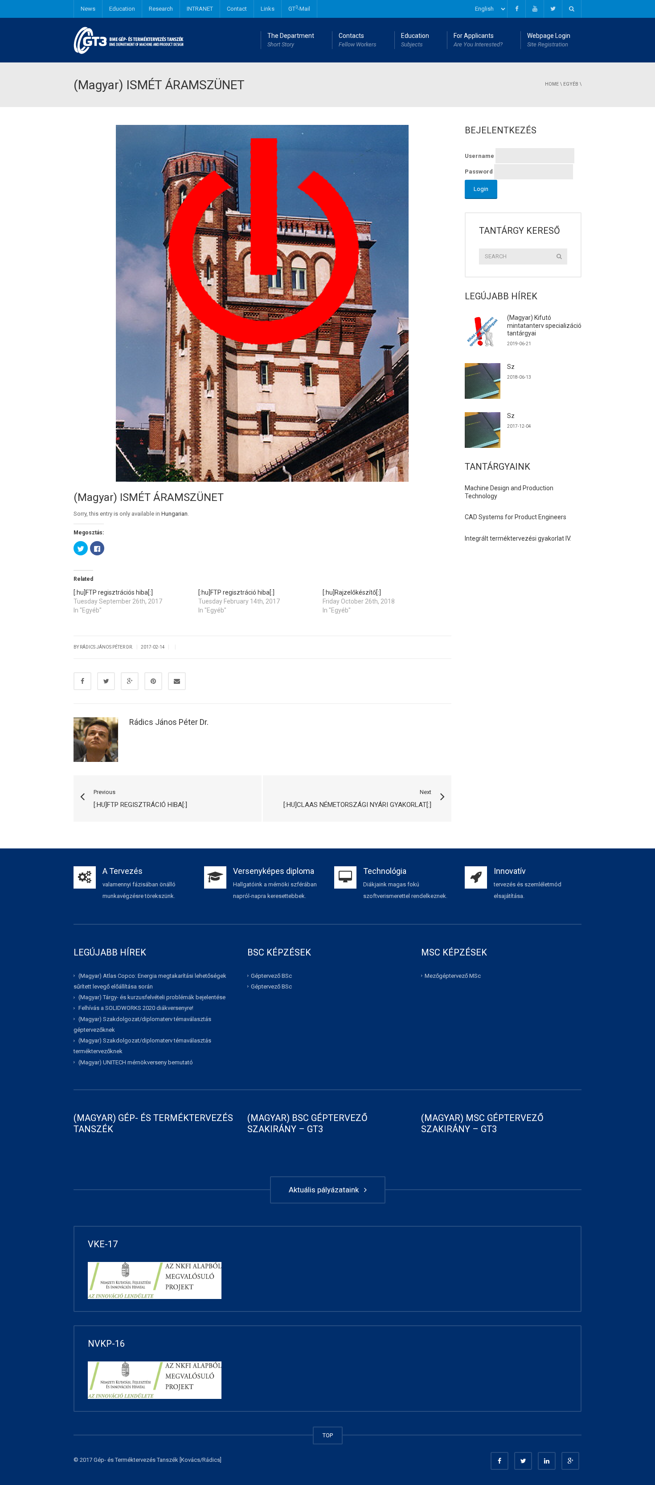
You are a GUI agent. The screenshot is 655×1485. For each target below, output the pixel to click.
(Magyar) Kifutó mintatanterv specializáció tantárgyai (544, 325)
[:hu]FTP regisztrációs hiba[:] (113, 592)
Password (479, 171)
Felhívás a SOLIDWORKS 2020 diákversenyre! (135, 1008)
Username (479, 156)
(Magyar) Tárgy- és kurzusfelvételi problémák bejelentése (151, 997)
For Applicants (478, 40)
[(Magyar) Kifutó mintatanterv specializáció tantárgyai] (482, 332)
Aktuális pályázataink (325, 1189)
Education (122, 8)
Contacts (358, 40)
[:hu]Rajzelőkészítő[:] (352, 592)
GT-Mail (299, 8)
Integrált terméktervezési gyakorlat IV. (518, 538)
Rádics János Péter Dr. (169, 722)
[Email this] (177, 681)
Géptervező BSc (271, 975)
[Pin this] (153, 681)
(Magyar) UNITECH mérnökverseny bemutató (135, 1062)
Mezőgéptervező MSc (453, 975)
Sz (511, 366)
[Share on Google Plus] (130, 681)
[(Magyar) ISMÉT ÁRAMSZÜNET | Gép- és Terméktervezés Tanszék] (129, 40)
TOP (328, 1435)
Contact (237, 8)
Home (552, 84)
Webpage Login (548, 40)
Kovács (190, 1459)
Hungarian (174, 513)
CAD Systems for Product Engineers (515, 517)
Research (161, 8)
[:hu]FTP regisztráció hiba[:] (236, 592)
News (88, 8)
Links (267, 8)
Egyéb (570, 84)
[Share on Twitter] (106, 681)
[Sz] (482, 381)
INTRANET (200, 8)
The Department (290, 40)
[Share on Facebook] (82, 681)
